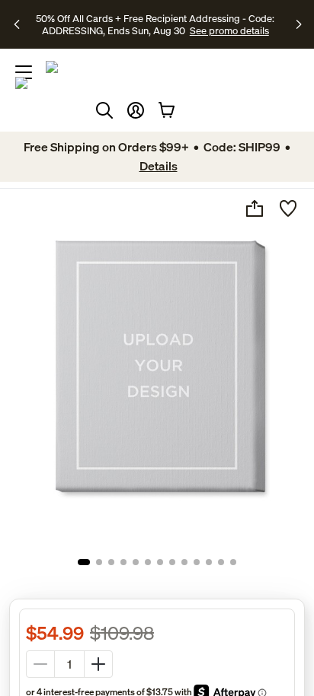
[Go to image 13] (233, 562)
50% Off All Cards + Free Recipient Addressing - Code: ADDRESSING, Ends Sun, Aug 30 (155, 24)
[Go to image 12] (221, 562)
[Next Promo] (299, 24)
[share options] (254, 208)
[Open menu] (23, 72)
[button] (135, 110)
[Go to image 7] (160, 562)
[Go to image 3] (111, 562)
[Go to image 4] (123, 562)
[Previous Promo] (19, 24)
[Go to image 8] (172, 562)
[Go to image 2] (99, 562)
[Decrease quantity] (40, 664)
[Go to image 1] (84, 562)
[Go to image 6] (148, 562)
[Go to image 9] (184, 562)
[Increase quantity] (98, 664)
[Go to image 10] (197, 562)
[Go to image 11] (209, 562)
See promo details (229, 30)
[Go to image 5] (136, 562)
